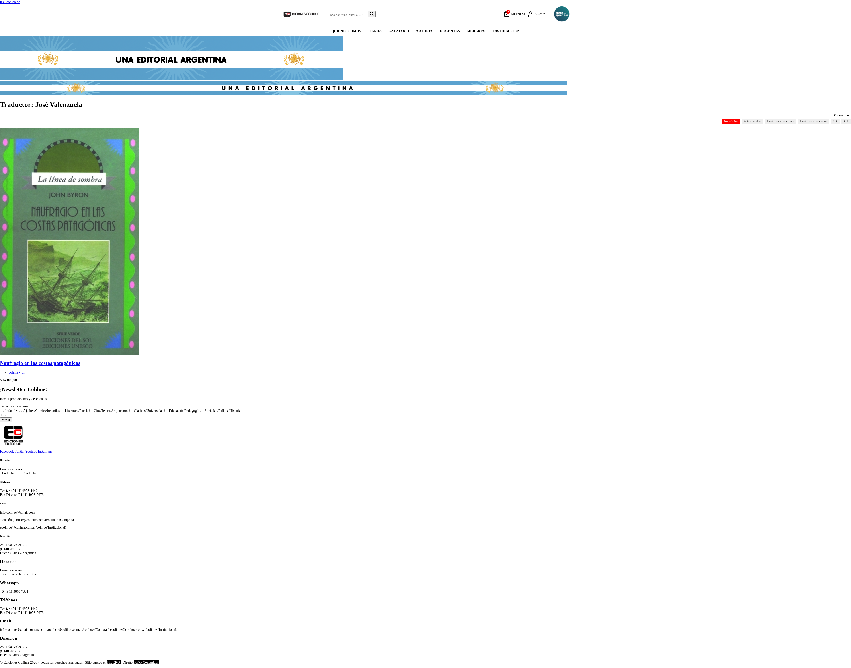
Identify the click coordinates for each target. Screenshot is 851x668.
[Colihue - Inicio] (301, 14)
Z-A (846, 121)
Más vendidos (752, 121)
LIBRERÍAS (476, 31)
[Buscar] (372, 14)
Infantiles (11, 411)
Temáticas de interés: (14, 406)
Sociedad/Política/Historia (223, 411)
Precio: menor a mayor (780, 121)
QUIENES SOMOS (346, 31)
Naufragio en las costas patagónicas (40, 363)
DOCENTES (450, 31)
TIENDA (375, 31)
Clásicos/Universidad (149, 411)
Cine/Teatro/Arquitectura (111, 411)
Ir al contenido (10, 2)
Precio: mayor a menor (813, 121)
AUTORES (424, 31)
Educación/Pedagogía (184, 411)
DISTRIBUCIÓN (506, 31)
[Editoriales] (562, 14)
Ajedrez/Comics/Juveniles (41, 411)
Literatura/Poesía (76, 411)
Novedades (731, 121)
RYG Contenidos (146, 662)
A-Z (835, 121)
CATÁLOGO (398, 31)
